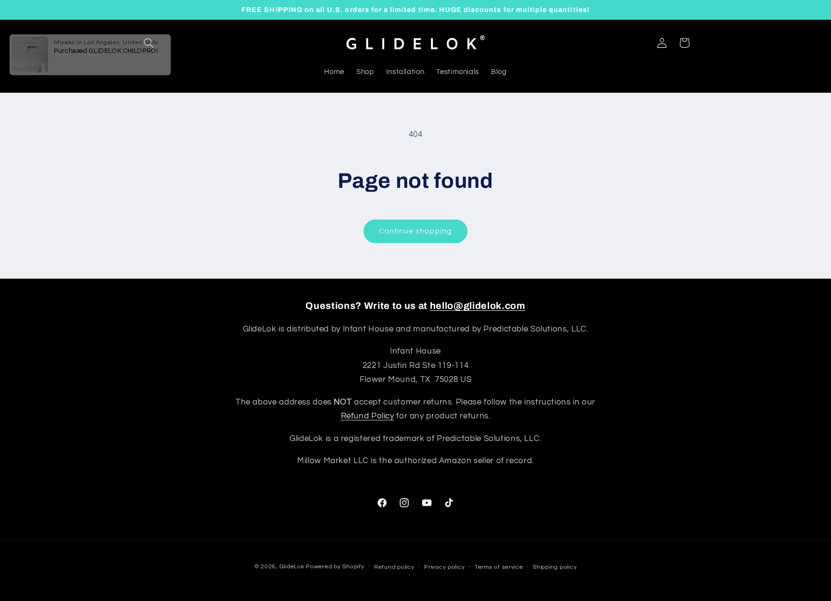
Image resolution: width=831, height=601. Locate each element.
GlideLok (291, 566)
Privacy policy (444, 567)
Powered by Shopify (335, 566)
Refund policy (394, 567)
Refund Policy (367, 416)
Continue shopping (416, 231)
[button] (149, 43)
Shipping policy (555, 567)
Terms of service (499, 567)
